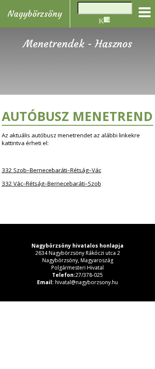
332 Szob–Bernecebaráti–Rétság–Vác (51, 170)
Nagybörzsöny (34, 14)
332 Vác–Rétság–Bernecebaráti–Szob (51, 183)
